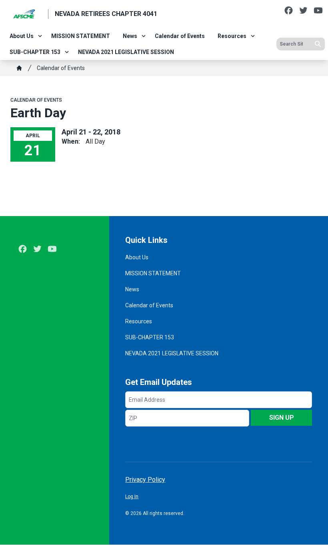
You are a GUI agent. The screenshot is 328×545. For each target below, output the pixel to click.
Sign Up (281, 417)
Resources (232, 36)
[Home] (19, 68)
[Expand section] (40, 36)
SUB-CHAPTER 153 (35, 52)
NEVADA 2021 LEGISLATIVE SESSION (126, 52)
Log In (131, 496)
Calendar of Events (180, 36)
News (130, 36)
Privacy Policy (145, 479)
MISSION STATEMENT (80, 36)
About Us (22, 36)
